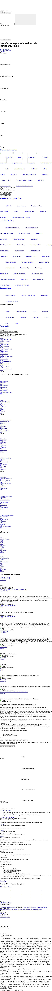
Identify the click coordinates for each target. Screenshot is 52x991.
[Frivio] (26, 893)
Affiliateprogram (38, 909)
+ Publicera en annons (5, 810)
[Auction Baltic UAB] (15, 896)
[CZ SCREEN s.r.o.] (36, 890)
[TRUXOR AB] (36, 893)
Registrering (3, 881)
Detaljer (2, 830)
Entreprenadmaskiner (8, 150)
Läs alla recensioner (5, 577)
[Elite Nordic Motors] (5, 900)
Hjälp (5, 902)
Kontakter (9, 902)
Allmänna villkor (4, 907)
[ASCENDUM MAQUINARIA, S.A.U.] (36, 900)
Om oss (2, 902)
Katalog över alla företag (6, 886)
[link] (26, 188)
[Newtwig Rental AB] (47, 893)
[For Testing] (5, 896)
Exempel (2, 824)
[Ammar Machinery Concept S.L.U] (47, 900)
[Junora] (36, 896)
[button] (26, 32)
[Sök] (25, 19)
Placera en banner (29, 909)
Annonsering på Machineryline (7, 909)
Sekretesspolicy (12, 907)
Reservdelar (4, 326)
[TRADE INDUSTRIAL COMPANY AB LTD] (5, 893)
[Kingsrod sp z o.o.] (15, 890)
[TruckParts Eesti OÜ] (26, 890)
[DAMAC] (15, 893)
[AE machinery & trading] (5, 890)
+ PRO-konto (11, 817)
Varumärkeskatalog (42, 907)
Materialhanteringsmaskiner (10, 198)
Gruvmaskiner (5, 288)
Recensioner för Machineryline (30, 907)
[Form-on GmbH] (26, 896)
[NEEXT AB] (15, 900)
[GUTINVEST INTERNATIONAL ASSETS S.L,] (47, 896)
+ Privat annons (4, 817)
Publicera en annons (5, 193)
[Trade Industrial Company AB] (47, 890)
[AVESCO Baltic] (26, 900)
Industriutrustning (7, 220)
